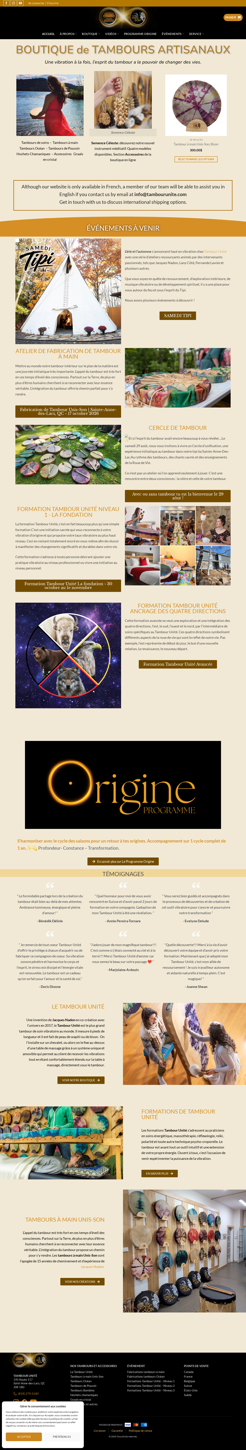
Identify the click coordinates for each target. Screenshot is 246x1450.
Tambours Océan (80, 1381)
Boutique (89, 34)
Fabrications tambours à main (146, 1372)
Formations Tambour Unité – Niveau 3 (151, 1390)
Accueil (48, 34)
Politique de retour (140, 1430)
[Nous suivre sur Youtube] (20, 3)
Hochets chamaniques (84, 1395)
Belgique (189, 1381)
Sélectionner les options (177, 159)
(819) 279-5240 (28, 1393)
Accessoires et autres (84, 1404)
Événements (172, 34)
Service (195, 34)
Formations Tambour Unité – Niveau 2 (151, 1385)
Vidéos (110, 34)
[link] (215, 251)
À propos (67, 34)
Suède (188, 1395)
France (188, 1376)
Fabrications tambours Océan (146, 1376)
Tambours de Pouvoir (83, 1385)
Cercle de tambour (178, 427)
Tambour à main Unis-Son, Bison (177, 144)
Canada (189, 1372)
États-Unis (191, 1390)
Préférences (62, 1436)
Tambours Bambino (82, 1390)
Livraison (100, 1430)
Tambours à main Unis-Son (86, 1376)
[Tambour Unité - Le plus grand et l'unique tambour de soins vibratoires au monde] (123, 18)
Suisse (188, 1385)
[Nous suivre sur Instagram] (13, 3)
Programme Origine (140, 34)
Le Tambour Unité (81, 1372)
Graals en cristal (80, 1399)
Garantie (117, 1430)
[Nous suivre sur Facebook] (6, 3)
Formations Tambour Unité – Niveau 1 (151, 1381)
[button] (41, 132)
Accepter (24, 1436)
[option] (177, 123)
